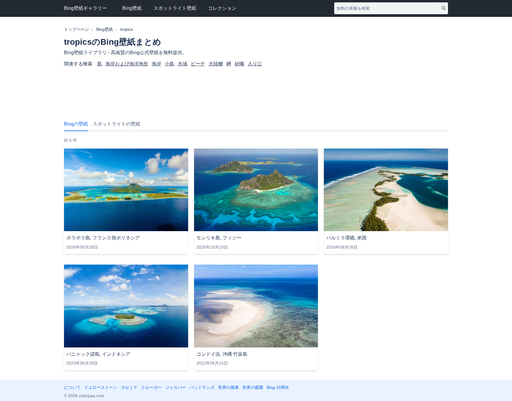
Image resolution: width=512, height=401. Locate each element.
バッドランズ (202, 387)
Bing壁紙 (132, 8)
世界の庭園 (252, 387)
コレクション (222, 8)
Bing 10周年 (278, 387)
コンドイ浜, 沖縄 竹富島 (221, 354)
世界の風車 (228, 387)
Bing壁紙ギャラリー (85, 8)
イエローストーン (100, 387)
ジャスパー (175, 387)
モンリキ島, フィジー (218, 237)
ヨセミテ (129, 387)
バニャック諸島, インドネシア (98, 354)
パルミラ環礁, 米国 (346, 237)
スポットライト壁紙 (174, 8)
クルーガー (151, 387)
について (72, 387)
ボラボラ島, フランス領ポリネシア (103, 237)
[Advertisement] (256, 90)
